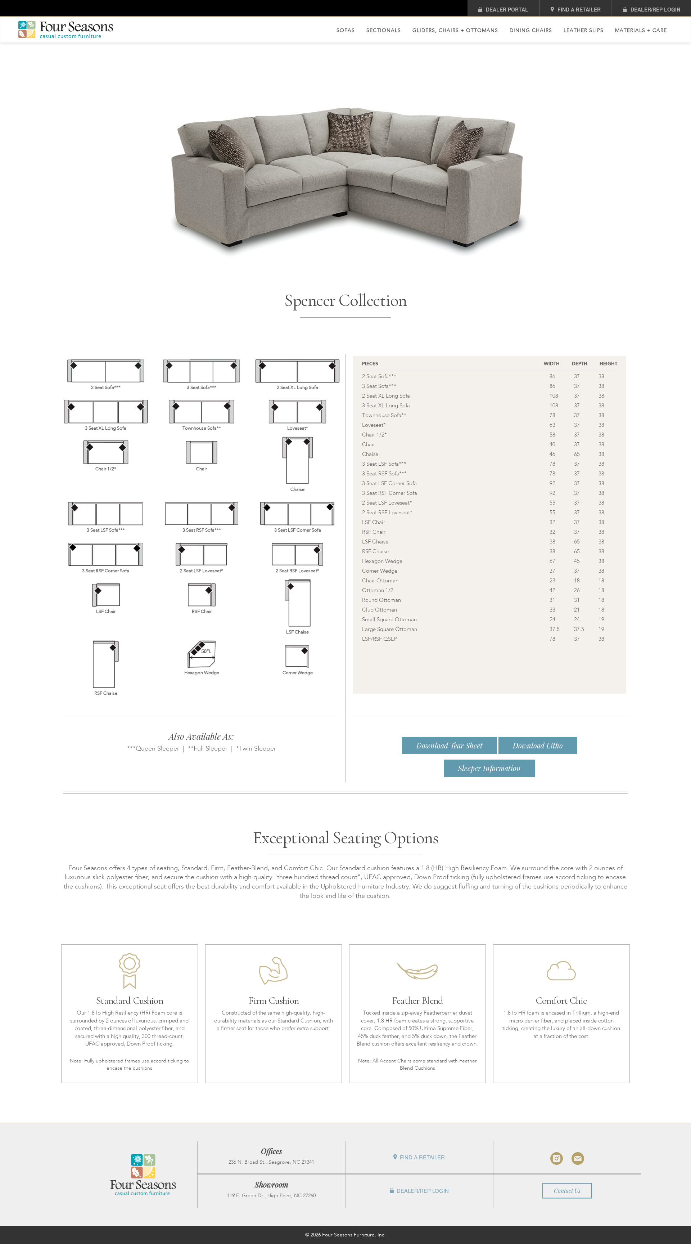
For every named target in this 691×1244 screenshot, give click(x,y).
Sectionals (383, 30)
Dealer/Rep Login (655, 9)
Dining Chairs (531, 30)
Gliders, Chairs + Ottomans (455, 30)
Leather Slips (584, 30)
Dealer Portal (507, 9)
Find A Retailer (579, 9)
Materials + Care (641, 30)
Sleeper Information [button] (489, 768)
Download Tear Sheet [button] (449, 745)
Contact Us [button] (567, 1190)
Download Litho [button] (538, 745)
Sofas (346, 30)
